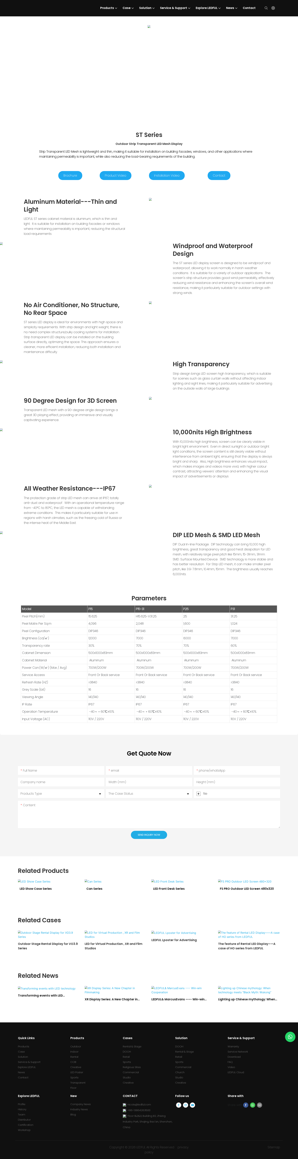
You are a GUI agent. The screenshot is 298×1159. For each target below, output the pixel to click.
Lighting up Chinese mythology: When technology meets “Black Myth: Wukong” (179, 999)
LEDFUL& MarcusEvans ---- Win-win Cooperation (111, 999)
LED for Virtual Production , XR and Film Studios (47, 946)
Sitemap (274, 1147)
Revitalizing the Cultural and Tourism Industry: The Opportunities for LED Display (246, 999)
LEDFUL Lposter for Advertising (107, 940)
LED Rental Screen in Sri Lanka (240, 940)
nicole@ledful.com (139, 1104)
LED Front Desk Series (102, 889)
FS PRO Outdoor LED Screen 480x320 (180, 889)
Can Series (28, 889)
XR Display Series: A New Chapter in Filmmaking (44, 999)
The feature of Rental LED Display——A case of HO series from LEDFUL (180, 946)
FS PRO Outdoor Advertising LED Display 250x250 (243, 893)
